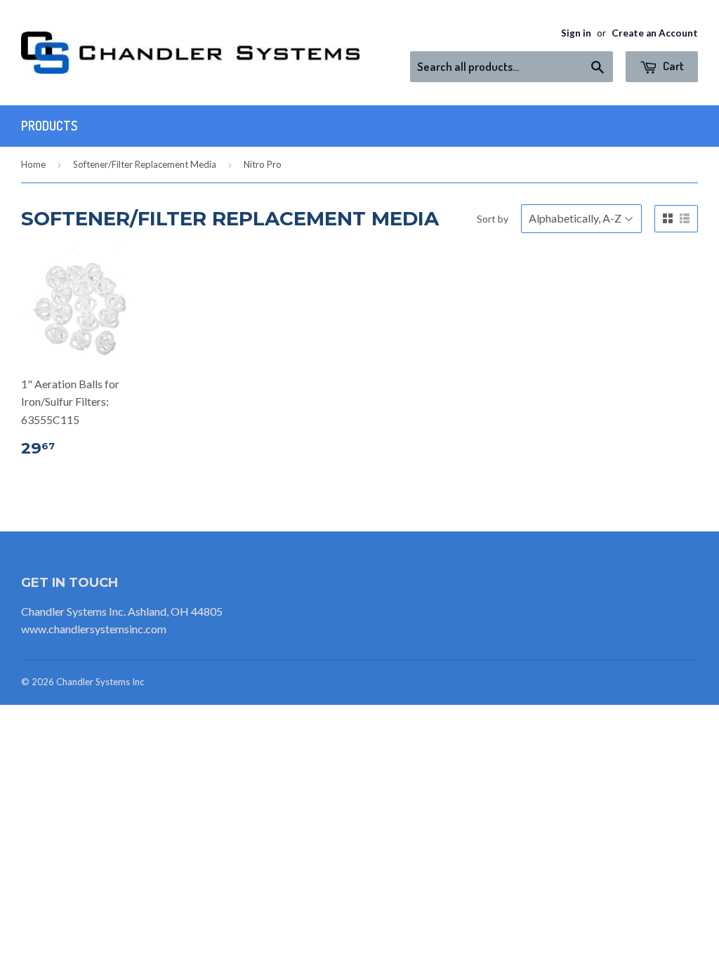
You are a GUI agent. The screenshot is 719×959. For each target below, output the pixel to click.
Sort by (492, 219)
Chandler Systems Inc (100, 681)
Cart (672, 65)
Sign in (576, 33)
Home (33, 164)
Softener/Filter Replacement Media (144, 164)
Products (49, 125)
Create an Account (655, 33)
